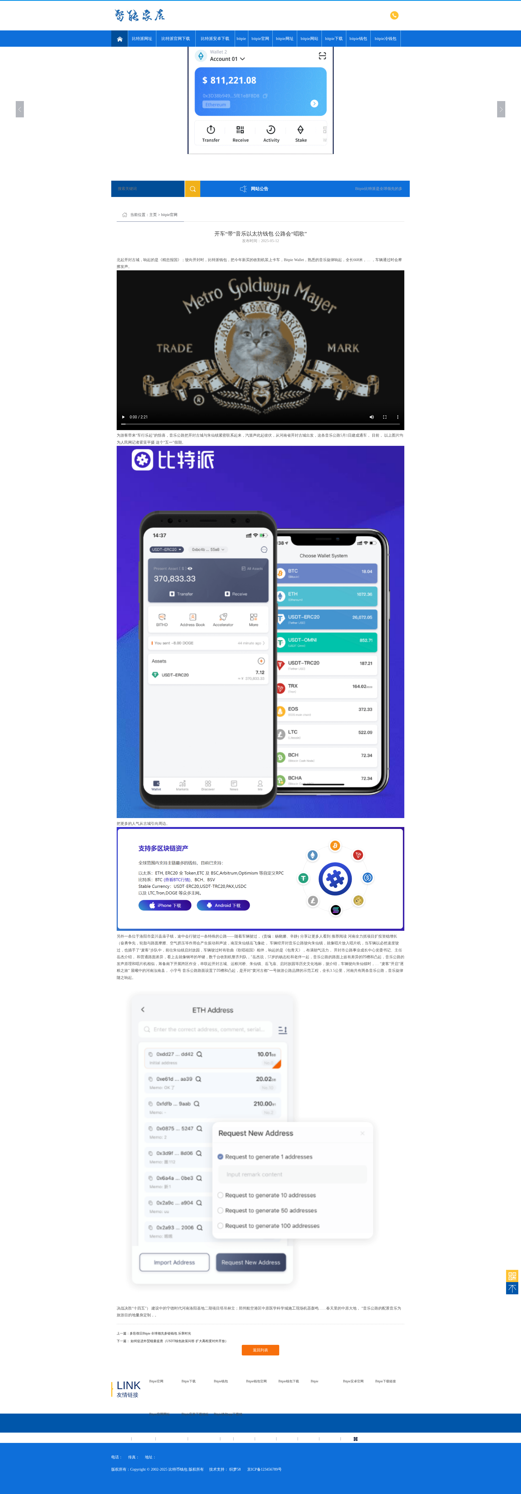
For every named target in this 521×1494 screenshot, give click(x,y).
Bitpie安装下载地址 (195, 1414)
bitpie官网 (260, 38)
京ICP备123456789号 (264, 1469)
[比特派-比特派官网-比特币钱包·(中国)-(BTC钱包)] (178, 22)
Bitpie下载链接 (385, 1381)
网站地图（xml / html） (385, 1439)
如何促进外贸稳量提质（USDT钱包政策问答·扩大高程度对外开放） (179, 1341)
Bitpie (314, 1381)
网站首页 (121, 1438)
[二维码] (512, 1276)
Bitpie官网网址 (159, 1414)
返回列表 (260, 1350)
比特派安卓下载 (215, 38)
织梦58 (235, 1469)
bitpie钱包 (358, 38)
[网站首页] (119, 38)
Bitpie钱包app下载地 (228, 1414)
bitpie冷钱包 (385, 38)
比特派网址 (142, 38)
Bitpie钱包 (221, 1381)
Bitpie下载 (189, 1381)
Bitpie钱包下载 (288, 1381)
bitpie (241, 38)
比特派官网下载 (175, 38)
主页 (153, 215)
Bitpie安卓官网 (353, 1381)
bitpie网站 (309, 38)
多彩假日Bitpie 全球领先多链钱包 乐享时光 (160, 1333)
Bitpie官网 (156, 1381)
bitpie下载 (334, 38)
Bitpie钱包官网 (256, 1381)
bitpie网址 (285, 38)
